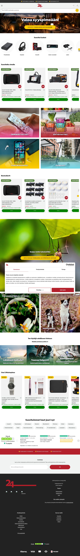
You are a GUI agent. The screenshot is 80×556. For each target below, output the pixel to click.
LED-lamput (28, 424)
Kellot (62, 424)
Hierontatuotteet (28, 428)
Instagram (59, 520)
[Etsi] (77, 10)
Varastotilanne (21, 527)
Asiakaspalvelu (69, 503)
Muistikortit (46, 424)
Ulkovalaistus (72, 428)
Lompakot (62, 428)
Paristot (37, 424)
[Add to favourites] (21, 90)
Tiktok (59, 522)
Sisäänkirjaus (59, 493)
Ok (60, 467)
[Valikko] (1, 5)
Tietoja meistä (59, 491)
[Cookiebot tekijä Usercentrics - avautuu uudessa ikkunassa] (67, 265)
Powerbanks (18, 424)
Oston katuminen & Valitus (21, 524)
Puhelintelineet (9, 428)
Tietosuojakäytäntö (21, 518)
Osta (11, 99)
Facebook (59, 518)
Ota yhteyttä (21, 522)
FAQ (59, 495)
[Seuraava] (79, 49)
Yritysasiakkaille (21, 533)
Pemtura (55, 424)
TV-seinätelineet (51, 428)
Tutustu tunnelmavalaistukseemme (40, 27)
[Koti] (40, 5)
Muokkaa (38, 290)
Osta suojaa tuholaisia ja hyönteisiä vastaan (40, 258)
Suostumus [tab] (16, 269)
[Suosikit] (73, 5)
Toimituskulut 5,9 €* (54, 1)
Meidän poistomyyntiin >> (40, 342)
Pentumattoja (39, 428)
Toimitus (21, 520)
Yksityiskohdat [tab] (40, 269)
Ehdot (21, 516)
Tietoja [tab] (63, 269)
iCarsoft (9, 424)
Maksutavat (21, 525)
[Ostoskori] (77, 5)
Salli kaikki (63, 290)
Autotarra (70, 424)
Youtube (59, 516)
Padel (18, 428)
